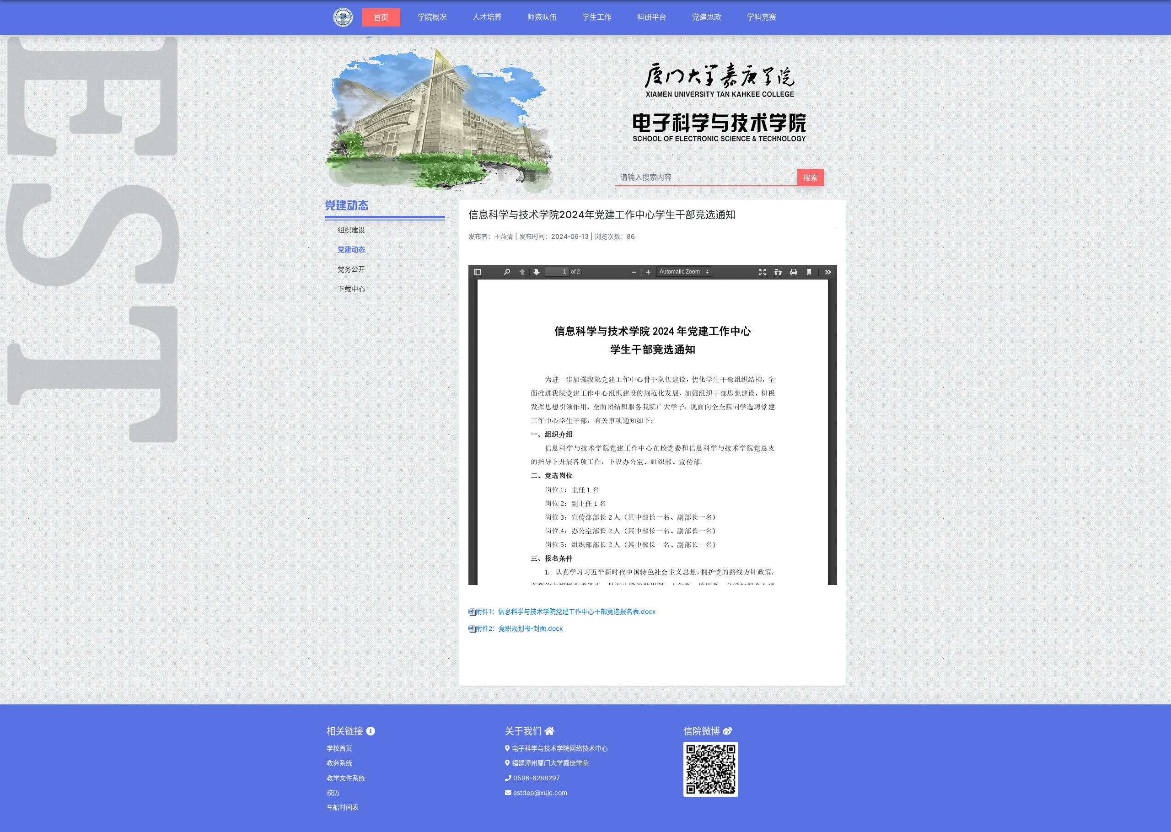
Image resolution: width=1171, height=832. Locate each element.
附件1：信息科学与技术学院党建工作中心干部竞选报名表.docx (566, 611)
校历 (333, 792)
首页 (385, 17)
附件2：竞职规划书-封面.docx (519, 628)
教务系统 (339, 763)
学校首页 (339, 748)
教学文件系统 (346, 778)
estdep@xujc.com (539, 792)
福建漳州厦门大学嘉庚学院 (549, 763)
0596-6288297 (535, 778)
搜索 (810, 177)
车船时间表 (343, 807)
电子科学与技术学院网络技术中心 (559, 748)
